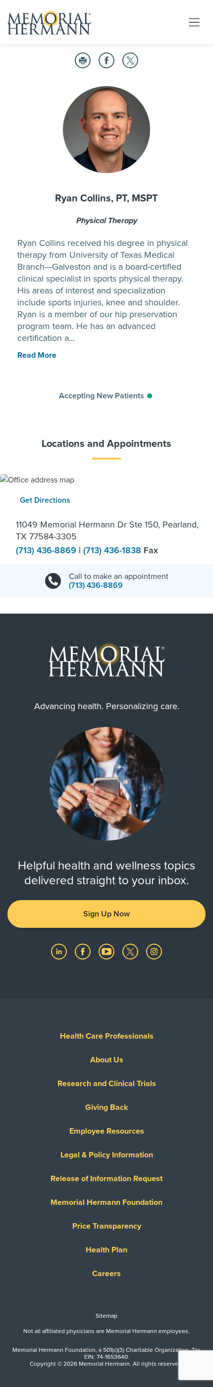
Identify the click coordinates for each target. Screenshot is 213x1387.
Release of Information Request (106, 1179)
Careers (106, 1274)
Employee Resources (106, 1131)
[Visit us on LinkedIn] (60, 951)
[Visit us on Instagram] (154, 951)
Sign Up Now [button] (106, 914)
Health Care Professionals (107, 1036)
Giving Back (106, 1107)
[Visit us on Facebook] (84, 951)
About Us (106, 1060)
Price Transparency (106, 1226)
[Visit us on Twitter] (131, 951)
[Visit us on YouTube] (107, 951)
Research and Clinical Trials (106, 1084)
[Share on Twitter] (130, 60)
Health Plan (106, 1250)
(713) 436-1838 (113, 550)
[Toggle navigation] (194, 21)
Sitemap (106, 1315)
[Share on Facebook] (106, 60)
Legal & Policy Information (106, 1155)
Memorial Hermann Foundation (106, 1202)
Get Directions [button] (45, 500)
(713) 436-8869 (47, 550)
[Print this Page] (83, 60)
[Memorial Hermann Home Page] (49, 22)
